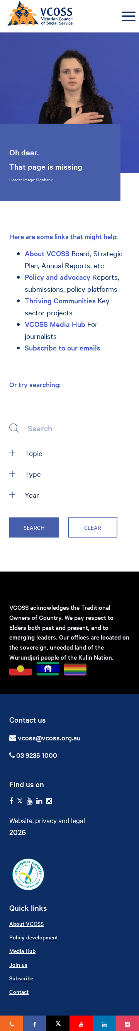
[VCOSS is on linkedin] (39, 800)
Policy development (33, 937)
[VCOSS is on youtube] (29, 800)
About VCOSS (47, 253)
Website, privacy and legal (47, 820)
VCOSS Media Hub (55, 324)
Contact (19, 991)
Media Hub (22, 950)
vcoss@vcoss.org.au (49, 737)
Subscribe (21, 978)
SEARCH (34, 527)
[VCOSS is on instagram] (49, 800)
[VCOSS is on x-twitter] (20, 800)
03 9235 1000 (36, 754)
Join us (18, 964)
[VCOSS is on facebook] (11, 800)
